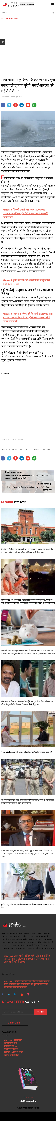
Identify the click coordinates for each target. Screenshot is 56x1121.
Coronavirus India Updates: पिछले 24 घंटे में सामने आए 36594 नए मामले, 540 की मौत (26, 477)
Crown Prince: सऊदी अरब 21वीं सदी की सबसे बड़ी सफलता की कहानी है (26, 752)
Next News (43, 483)
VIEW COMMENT (18, 439)
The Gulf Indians (16, 1115)
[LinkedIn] (15, 994)
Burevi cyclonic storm (14, 449)
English (22, 4)
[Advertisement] (28, 47)
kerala (36, 449)
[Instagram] (28, 994)
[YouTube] (22, 994)
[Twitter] (9, 994)
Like (21, 97)
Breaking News (7, 18)
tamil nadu (46, 449)
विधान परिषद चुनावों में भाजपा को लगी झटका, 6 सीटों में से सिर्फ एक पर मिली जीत (29, 488)
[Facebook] (2, 994)
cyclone (28, 449)
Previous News (14, 472)
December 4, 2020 (8, 97)
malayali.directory (28, 1107)
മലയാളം (30, 4)
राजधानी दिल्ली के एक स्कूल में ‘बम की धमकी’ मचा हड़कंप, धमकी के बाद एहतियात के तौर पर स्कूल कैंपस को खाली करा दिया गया (27, 801)
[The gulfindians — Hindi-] (11, 4)
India (16, 18)
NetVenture (35, 1117)
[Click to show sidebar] (2, 42)
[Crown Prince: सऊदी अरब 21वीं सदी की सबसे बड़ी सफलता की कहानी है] (28, 729)
